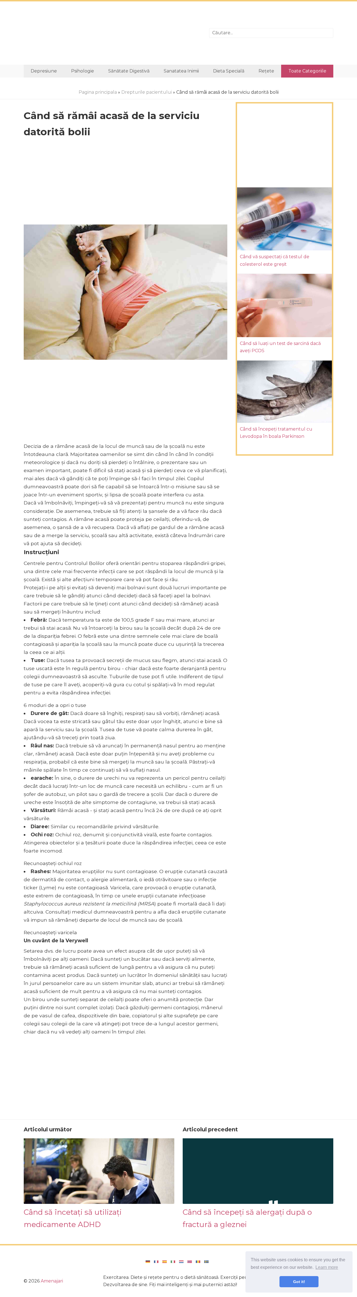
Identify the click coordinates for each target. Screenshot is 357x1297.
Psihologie (82, 71)
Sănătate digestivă (128, 71)
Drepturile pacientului (146, 92)
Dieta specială (228, 71)
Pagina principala (98, 92)
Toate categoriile (307, 71)
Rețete (266, 71)
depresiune (44, 71)
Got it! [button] (299, 1281)
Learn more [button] (326, 1267)
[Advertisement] (112, 33)
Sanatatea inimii (181, 71)
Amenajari (52, 1281)
